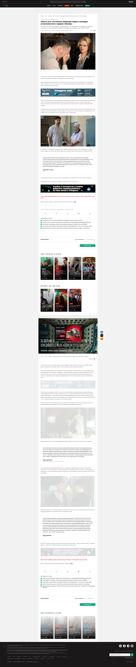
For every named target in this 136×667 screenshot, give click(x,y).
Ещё (86, 5)
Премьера (58, 30)
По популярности (90, 239)
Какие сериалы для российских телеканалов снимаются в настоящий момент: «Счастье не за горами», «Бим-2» (67, 226)
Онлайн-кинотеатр (36, 656)
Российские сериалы (64, 30)
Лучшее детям (10, 658)
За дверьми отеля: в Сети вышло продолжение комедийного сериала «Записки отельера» (62, 220)
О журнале (42, 658)
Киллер (42, 30)
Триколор (53, 30)
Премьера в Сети (48, 30)
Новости (71, 30)
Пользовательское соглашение (31, 661)
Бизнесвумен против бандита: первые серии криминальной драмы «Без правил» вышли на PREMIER (64, 224)
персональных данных (129, 657)
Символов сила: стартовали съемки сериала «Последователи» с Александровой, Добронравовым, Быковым (66, 222)
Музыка (23, 658)
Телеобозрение (52, 656)
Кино (30, 656)
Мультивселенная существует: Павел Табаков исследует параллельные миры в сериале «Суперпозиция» (66, 228)
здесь (75, 201)
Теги (53, 658)
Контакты (48, 658)
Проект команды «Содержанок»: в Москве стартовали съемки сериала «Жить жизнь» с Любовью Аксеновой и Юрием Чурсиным (68, 586)
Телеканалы (19, 656)
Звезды (64, 656)
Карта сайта (9, 661)
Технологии (44, 656)
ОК (132, 654)
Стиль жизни (17, 658)
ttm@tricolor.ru (54, 651)
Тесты (14, 656)
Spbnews (131, 661)
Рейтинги (36, 658)
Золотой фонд (30, 658)
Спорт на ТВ (59, 656)
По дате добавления (79, 239)
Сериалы (25, 656)
